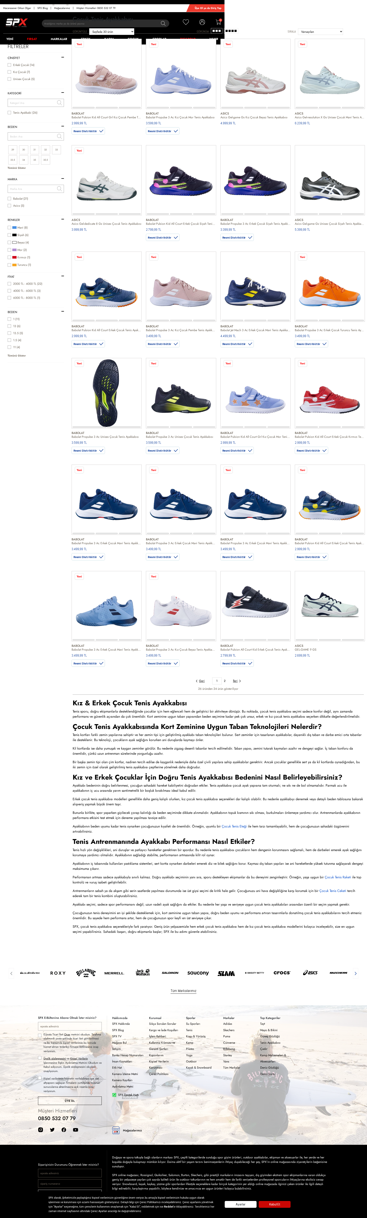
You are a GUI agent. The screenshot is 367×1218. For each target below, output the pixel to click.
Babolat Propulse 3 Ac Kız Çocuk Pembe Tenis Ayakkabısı (181, 330)
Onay (67, 1034)
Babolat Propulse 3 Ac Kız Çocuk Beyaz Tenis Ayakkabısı (181, 649)
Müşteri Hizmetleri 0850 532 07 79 (96, 8)
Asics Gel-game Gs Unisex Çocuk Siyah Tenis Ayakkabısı (330, 224)
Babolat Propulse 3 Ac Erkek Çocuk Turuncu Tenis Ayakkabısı (330, 330)
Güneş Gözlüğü (270, 1036)
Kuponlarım (156, 1055)
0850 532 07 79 (57, 1118)
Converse (229, 1043)
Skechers (228, 1030)
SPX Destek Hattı (128, 1095)
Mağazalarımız (62, 8)
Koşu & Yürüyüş (196, 1036)
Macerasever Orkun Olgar (17, 8)
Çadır (263, 1049)
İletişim (116, 1049)
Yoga (189, 1055)
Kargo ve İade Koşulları (163, 1030)
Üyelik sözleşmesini (55, 1058)
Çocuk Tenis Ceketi (332, 890)
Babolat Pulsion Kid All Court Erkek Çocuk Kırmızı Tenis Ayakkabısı (330, 437)
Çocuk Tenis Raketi (338, 877)
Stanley (227, 1055)
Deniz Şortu (267, 1074)
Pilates (190, 1049)
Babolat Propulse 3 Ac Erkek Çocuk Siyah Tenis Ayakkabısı (255, 224)
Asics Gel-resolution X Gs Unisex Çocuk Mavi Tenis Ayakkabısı (330, 117)
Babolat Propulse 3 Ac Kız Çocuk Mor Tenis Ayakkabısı (180, 117)
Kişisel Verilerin (79, 1058)
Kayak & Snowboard (199, 1067)
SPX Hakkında (121, 1024)
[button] (11, 973)
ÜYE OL (70, 1101)
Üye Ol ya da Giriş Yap (208, 8)
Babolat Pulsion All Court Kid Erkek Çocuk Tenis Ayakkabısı (255, 649)
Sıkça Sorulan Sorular (162, 1024)
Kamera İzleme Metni (125, 1074)
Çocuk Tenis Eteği (234, 826)
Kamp (189, 1043)
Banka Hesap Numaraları (128, 1055)
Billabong (229, 1049)
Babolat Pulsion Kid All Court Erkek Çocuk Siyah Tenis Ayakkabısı (181, 224)
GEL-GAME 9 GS (305, 649)
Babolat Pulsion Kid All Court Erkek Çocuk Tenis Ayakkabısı (107, 330)
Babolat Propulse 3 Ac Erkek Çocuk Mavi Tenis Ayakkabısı (107, 543)
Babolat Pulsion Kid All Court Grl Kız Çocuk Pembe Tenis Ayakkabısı (107, 117)
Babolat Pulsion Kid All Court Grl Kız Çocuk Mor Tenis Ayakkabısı (255, 437)
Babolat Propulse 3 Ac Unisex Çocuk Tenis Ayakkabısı (105, 437)
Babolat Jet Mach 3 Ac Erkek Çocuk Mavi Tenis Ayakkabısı (255, 330)
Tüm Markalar (231, 1067)
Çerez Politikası (159, 1074)
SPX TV (116, 1036)
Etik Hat (117, 1067)
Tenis (189, 1030)
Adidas (227, 1024)
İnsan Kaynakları (122, 1061)
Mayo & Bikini (269, 1030)
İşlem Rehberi (157, 1036)
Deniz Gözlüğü (269, 1067)
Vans (226, 1061)
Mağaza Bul (119, 1043)
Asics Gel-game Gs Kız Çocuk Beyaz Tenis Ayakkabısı (254, 117)
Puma (226, 1036)
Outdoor (191, 1061)
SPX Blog (42, 8)
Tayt (262, 1024)
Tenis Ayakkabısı (270, 1043)
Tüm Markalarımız (183, 990)
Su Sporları (193, 1024)
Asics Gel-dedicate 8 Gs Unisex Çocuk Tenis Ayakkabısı (106, 224)
